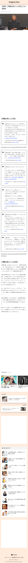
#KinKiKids (14, 177)
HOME (15, 555)
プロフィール (8, 557)
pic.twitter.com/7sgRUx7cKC (14, 157)
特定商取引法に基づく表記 (17, 557)
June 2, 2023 (18, 160)
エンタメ (9, 372)
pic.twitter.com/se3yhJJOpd (10, 138)
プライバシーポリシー (14, 559)
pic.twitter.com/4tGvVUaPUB (11, 203)
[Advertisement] (14, 46)
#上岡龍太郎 (20, 177)
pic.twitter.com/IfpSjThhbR (10, 179)
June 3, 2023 (16, 142)
